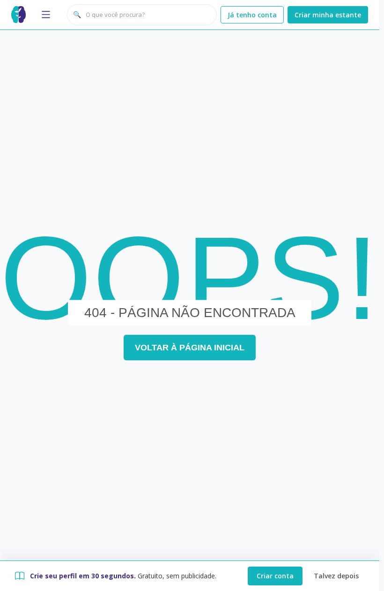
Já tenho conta (252, 14)
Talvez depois (336, 575)
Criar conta (275, 575)
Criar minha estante (328, 14)
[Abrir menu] (46, 14)
